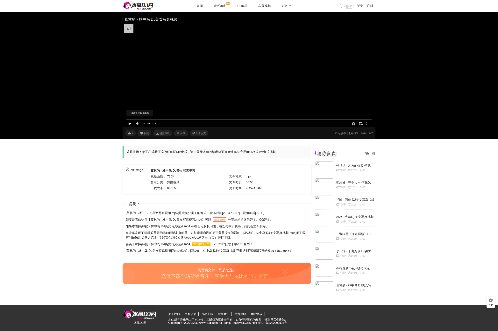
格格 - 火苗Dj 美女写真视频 (355, 216)
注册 (370, 6)
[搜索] (340, 6)
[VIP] (490, 300)
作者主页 (200, 133)
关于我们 (174, 314)
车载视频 (264, 6)
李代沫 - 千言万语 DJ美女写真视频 (360, 251)
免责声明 (240, 314)
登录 (360, 6)
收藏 (146, 133)
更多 (285, 6)
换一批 (370, 153)
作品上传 (207, 314)
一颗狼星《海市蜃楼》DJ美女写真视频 (363, 234)
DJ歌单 (242, 6)
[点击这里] (219, 219)
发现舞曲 (220, 6)
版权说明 (190, 314)
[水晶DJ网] (138, 5)
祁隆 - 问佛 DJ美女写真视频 (355, 199)
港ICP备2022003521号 (272, 322)
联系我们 (224, 314)
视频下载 (165, 133)
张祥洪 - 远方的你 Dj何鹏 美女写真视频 (363, 165)
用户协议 (257, 314)
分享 (182, 133)
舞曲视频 (173, 182)
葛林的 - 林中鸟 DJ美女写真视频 (358, 285)
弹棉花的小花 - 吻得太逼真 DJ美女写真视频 (366, 268)
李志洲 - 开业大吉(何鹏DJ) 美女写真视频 (364, 182)
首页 (200, 6)
